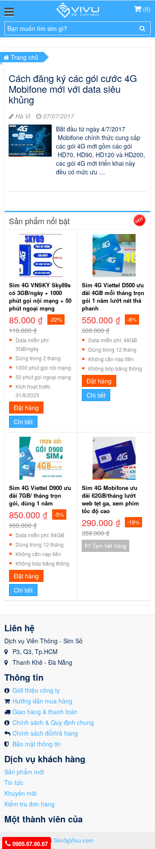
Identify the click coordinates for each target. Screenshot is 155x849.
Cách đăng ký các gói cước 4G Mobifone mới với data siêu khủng (73, 88)
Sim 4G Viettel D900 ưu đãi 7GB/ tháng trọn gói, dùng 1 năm (40, 495)
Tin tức (13, 782)
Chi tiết (23, 421)
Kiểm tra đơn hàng (29, 804)
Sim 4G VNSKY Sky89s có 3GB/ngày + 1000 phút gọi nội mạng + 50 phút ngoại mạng (40, 296)
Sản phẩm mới (24, 771)
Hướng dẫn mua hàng (42, 701)
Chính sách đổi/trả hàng (45, 733)
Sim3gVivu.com (73, 840)
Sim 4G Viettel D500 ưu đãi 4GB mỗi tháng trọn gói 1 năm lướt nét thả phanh (113, 296)
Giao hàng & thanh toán (45, 711)
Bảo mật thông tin (36, 743)
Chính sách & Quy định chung (53, 722)
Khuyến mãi (20, 793)
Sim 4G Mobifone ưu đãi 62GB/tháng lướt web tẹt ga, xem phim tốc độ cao (110, 499)
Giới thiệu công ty (36, 690)
